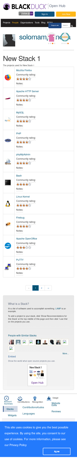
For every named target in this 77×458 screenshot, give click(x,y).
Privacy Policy (18, 445)
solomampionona (44, 36)
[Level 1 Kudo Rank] (65, 37)
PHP (18, 133)
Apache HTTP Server (27, 91)
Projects (6, 22)
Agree (56, 451)
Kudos (40, 407)
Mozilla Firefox (24, 70)
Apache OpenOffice (26, 238)
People (15, 22)
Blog (43, 22)
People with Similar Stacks (22, 335)
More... (66, 353)
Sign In (45, 14)
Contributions (27, 407)
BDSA (50, 22)
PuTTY (19, 259)
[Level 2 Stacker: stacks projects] (51, 37)
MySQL (20, 112)
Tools (37, 22)
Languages (27, 413)
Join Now (66, 14)
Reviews (56, 411)
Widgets (12, 415)
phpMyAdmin (23, 154)
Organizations (26, 22)
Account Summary (8, 402)
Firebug (20, 217)
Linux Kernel (23, 196)
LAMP (58, 308)
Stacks (10, 409)
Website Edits (56, 404)
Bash (19, 175)
